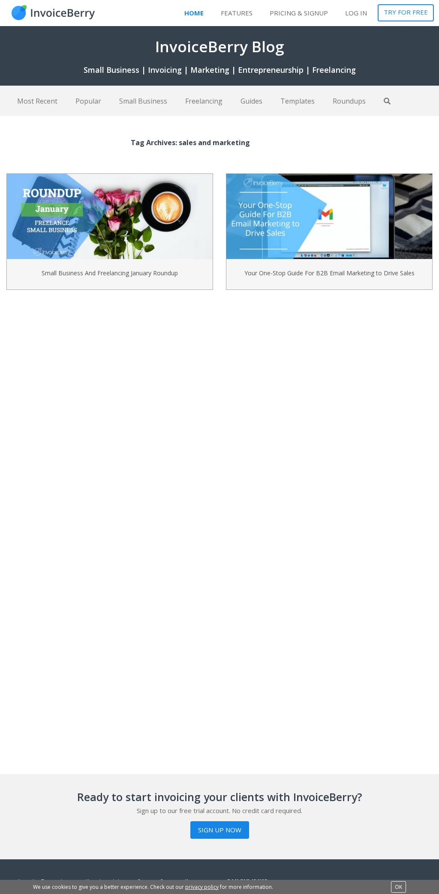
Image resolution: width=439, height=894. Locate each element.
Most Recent (37, 101)
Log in (356, 13)
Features (237, 13)
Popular (88, 101)
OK (398, 887)
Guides (251, 101)
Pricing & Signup (299, 13)
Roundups (349, 101)
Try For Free (406, 12)
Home (194, 13)
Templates (297, 101)
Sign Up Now (219, 829)
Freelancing (204, 101)
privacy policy (202, 887)
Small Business (143, 101)
